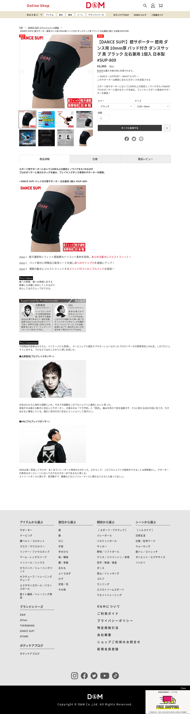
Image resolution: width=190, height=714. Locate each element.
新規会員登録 (108, 649)
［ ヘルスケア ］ (145, 530)
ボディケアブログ (121, 15)
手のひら (63, 551)
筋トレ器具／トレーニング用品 (36, 595)
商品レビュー (145, 159)
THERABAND (27, 625)
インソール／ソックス (32, 562)
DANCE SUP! (27, 631)
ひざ (60, 578)
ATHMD (24, 636)
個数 (100, 112)
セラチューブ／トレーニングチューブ (36, 578)
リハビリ (140, 562)
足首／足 (63, 584)
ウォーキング (143, 546)
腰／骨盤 (63, 562)
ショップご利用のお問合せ (119, 642)
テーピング (26, 535)
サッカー (102, 546)
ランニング (103, 584)
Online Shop (38, 5)
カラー (101, 100)
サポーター (26, 530)
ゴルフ (100, 578)
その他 (62, 589)
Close (183, 688)
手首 (60, 546)
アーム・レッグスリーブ (33, 557)
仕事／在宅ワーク (146, 541)
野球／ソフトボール (108, 551)
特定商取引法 (108, 627)
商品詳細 (45, 159)
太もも (62, 568)
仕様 (95, 159)
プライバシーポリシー (115, 620)
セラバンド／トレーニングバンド (36, 569)
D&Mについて (140, 15)
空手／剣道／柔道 (107, 562)
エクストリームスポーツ (110, 589)
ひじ (60, 541)
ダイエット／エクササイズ (150, 557)
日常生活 (140, 535)
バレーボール (104, 535)
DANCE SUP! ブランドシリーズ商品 (43, 27)
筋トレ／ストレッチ (147, 551)
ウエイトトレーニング (109, 595)
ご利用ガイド (157, 15)
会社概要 (104, 635)
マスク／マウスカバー (32, 546)
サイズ (138, 100)
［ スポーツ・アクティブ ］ (112, 530)
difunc (24, 620)
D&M (23, 614)
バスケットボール (107, 541)
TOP (21, 27)
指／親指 (63, 557)
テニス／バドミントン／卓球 (113, 557)
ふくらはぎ (64, 573)
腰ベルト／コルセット (32, 541)
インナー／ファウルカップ (35, 551)
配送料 (100, 70)
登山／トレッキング (108, 573)
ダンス (100, 568)
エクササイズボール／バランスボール (36, 587)
